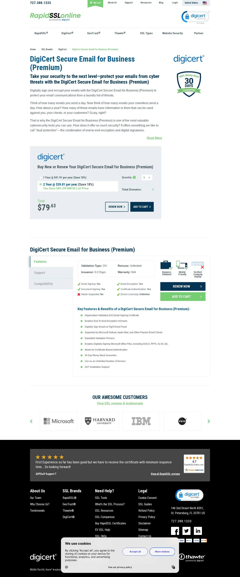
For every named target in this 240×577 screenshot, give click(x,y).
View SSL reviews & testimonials (120, 403)
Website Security (172, 33)
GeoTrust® (69, 504)
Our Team (35, 498)
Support (129, 2)
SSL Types (146, 33)
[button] (189, 496)
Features (40, 262)
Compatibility (43, 284)
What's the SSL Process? (110, 504)
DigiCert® (69, 517)
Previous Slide (31, 421)
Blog (161, 2)
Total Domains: (132, 189)
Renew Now (115, 206)
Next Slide (209, 421)
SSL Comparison (105, 517)
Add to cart (140, 206)
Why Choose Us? (40, 504)
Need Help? (104, 491)
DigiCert (68, 33)
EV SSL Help (102, 530)
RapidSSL (41, 33)
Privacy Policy (146, 517)
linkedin (198, 531)
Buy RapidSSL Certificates (110, 523)
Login (175, 2)
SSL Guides (145, 504)
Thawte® (68, 510)
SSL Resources (104, 510)
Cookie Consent (147, 498)
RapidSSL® (69, 498)
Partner (198, 33)
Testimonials (37, 510)
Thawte (120, 33)
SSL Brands (72, 491)
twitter (186, 531)
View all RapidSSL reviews (165, 473)
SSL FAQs (101, 536)
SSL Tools (101, 498)
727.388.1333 (40, 3)
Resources (146, 2)
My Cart (97, 3)
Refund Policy (146, 510)
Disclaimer (144, 523)
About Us (112, 2)
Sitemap (143, 530)
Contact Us (144, 536)
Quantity (129, 177)
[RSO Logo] (55, 16)
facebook (175, 531)
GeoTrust (93, 33)
